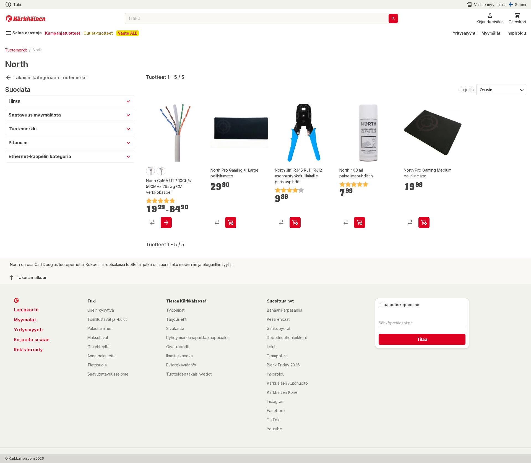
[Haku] (393, 18)
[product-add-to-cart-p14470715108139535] (359, 222)
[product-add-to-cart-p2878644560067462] (295, 222)
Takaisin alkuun (32, 277)
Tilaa (422, 339)
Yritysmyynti (465, 33)
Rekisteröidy (28, 349)
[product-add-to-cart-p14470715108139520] (230, 222)
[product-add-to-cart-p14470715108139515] (424, 222)
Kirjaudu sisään (32, 339)
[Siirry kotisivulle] (25, 18)
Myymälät (490, 33)
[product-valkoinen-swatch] (150, 171)
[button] (486, 4)
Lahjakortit (26, 309)
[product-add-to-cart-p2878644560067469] (166, 222)
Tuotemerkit (16, 49)
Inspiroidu (516, 33)
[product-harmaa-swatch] (161, 171)
